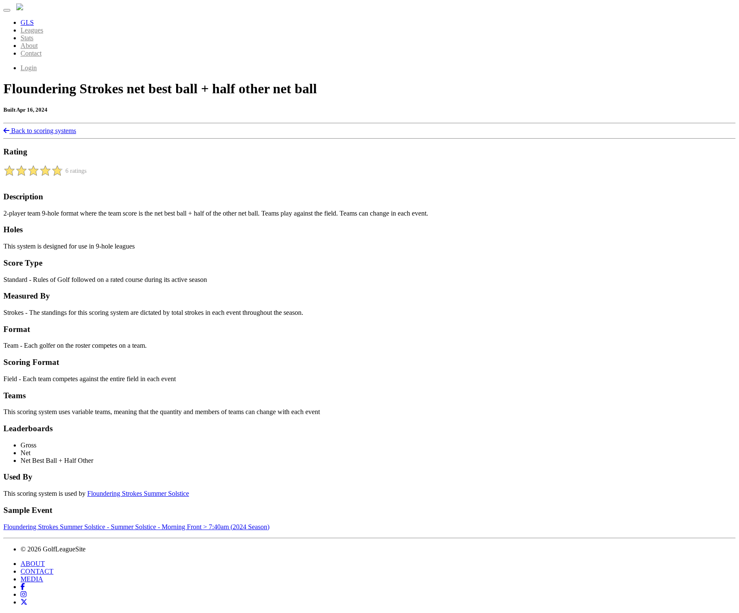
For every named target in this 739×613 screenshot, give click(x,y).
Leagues (32, 30)
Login (29, 67)
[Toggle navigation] (6, 10)
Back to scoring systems (42, 130)
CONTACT (37, 571)
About (29, 45)
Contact (31, 53)
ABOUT (33, 563)
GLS (27, 22)
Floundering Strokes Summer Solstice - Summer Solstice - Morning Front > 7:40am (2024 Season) (136, 526)
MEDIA (32, 579)
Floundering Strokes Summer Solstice (138, 493)
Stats (27, 37)
